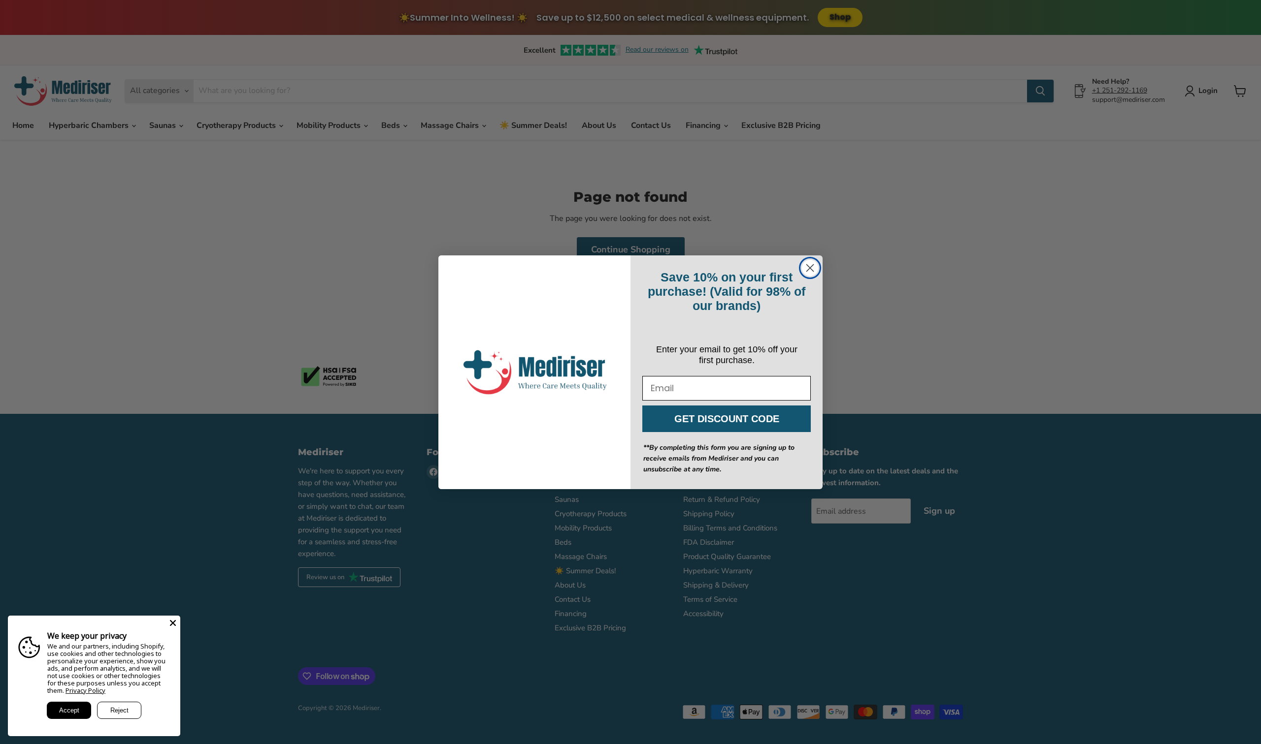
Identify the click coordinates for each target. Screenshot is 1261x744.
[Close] (173, 623)
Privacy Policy (85, 690)
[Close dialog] (810, 268)
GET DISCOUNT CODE (726, 418)
